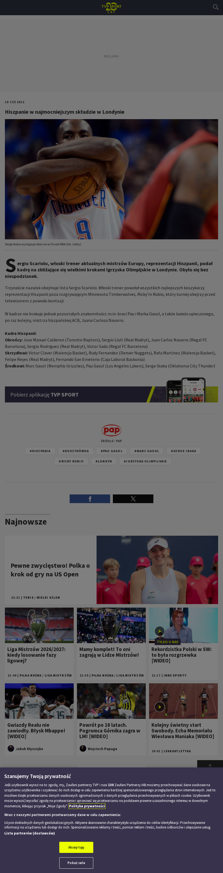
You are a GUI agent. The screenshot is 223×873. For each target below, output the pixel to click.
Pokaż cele (76, 863)
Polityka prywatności (87, 806)
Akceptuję (76, 847)
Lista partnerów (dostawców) (29, 833)
